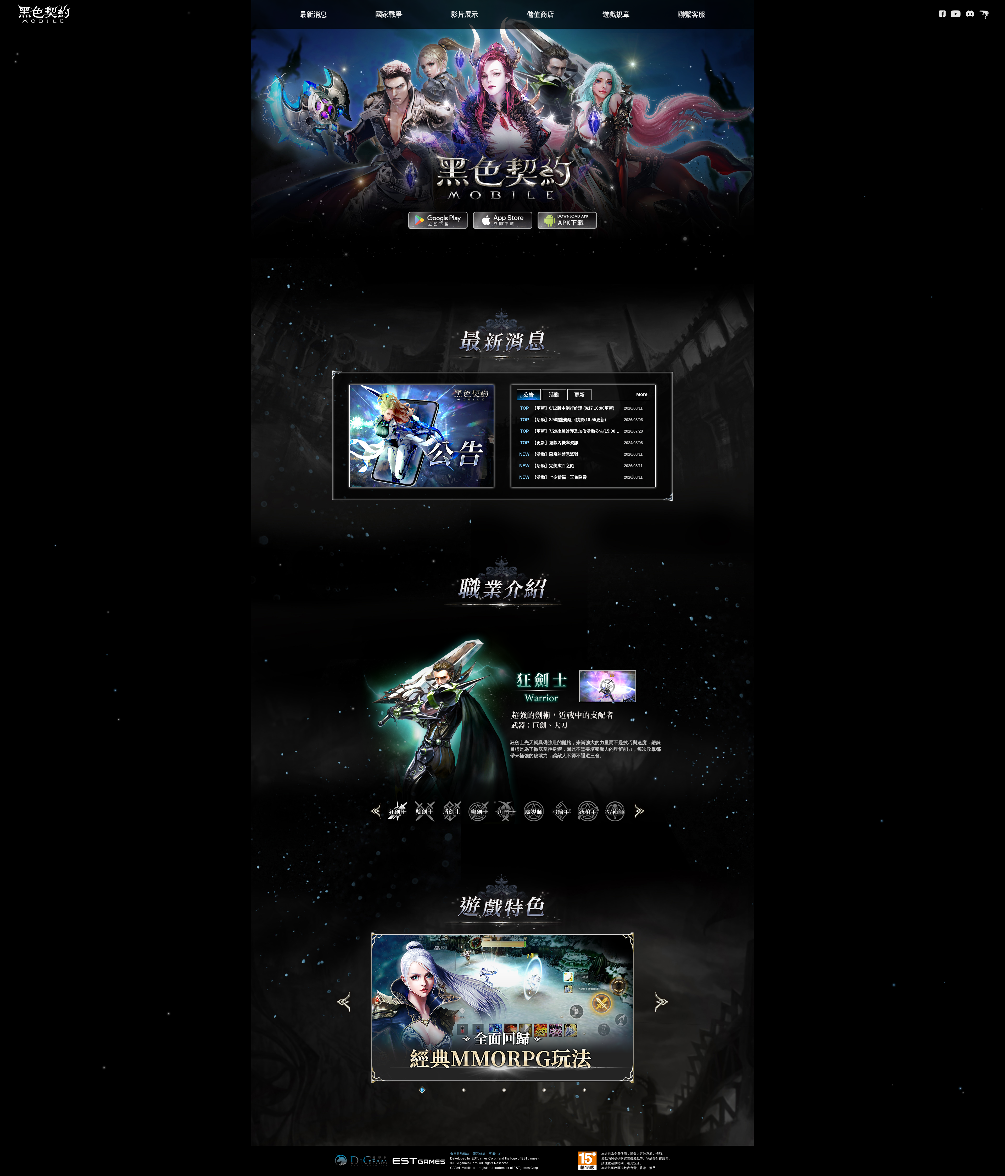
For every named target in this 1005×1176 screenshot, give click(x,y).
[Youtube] (956, 15)
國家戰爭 (389, 14)
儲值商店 (540, 14)
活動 (554, 395)
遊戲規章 (616, 14)
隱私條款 (479, 1154)
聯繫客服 (691, 14)
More (641, 394)
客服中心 (495, 1154)
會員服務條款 (459, 1154)
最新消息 (313, 14)
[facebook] (942, 15)
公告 (528, 395)
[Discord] (970, 15)
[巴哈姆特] (984, 15)
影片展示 (464, 14)
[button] (375, 811)
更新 (579, 395)
